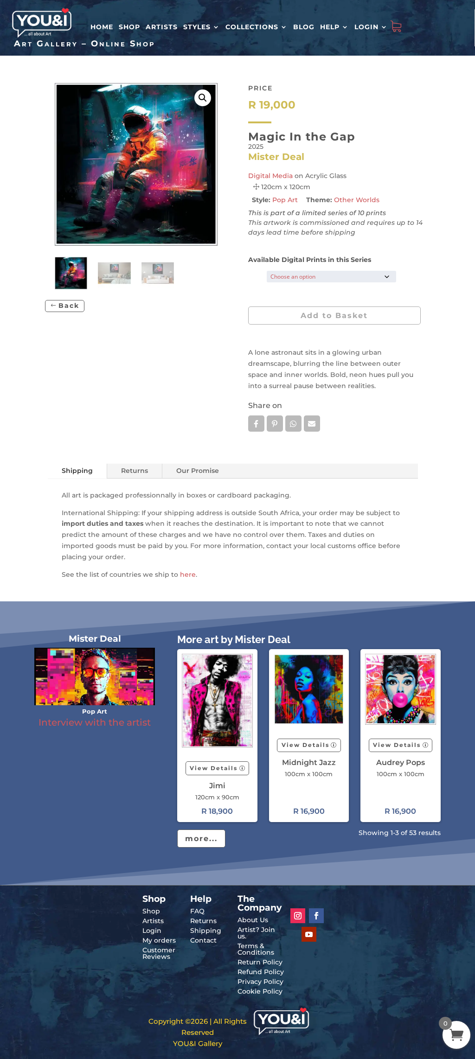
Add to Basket (334, 315)
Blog (304, 27)
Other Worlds (356, 200)
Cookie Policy (260, 991)
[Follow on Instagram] (297, 915)
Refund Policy (261, 972)
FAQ (197, 911)
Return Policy (260, 962)
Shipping (77, 470)
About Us (253, 920)
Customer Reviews (158, 953)
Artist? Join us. (256, 932)
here (188, 574)
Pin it (275, 423)
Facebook (256, 423)
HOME (101, 27)
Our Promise (197, 470)
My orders (159, 940)
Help (330, 27)
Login (366, 27)
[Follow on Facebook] (316, 915)
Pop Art (285, 200)
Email (312, 423)
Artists (162, 27)
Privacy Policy (260, 981)
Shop (129, 27)
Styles (197, 27)
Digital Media (270, 176)
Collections (251, 27)
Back (68, 305)
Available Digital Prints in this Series (309, 259)
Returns (134, 470)
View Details (214, 768)
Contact (203, 940)
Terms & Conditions (256, 949)
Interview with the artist (95, 722)
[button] (202, 97)
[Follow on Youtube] (309, 934)
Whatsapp (293, 423)
